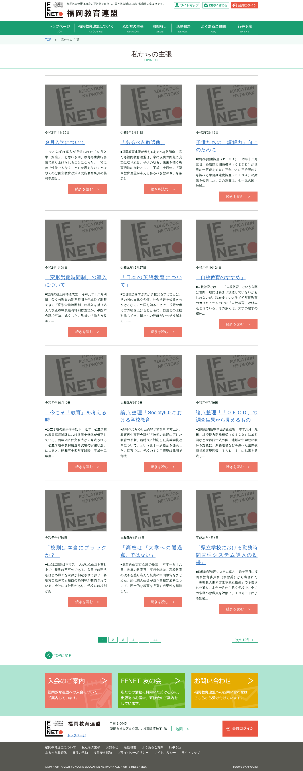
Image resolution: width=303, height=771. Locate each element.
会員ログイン (244, 5)
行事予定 (245, 28)
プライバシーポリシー (133, 752)
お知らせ (160, 28)
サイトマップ (187, 5)
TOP (48, 39)
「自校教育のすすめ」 (221, 277)
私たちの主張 (133, 28)
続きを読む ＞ (87, 189)
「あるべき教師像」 (142, 141)
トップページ (60, 28)
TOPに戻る (63, 655)
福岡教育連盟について (96, 28)
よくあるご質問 (213, 28)
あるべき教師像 (56, 752)
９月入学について (65, 141)
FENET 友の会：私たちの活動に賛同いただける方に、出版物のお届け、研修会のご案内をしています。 (151, 690)
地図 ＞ (183, 728)
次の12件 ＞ (244, 639)
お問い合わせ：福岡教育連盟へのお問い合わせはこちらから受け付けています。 (224, 690)
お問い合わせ (216, 5)
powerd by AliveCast (245, 766)
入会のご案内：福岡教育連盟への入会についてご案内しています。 (78, 690)
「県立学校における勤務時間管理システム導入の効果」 (227, 554)
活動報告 (183, 28)
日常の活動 (80, 752)
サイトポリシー (165, 752)
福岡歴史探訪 (102, 752)
